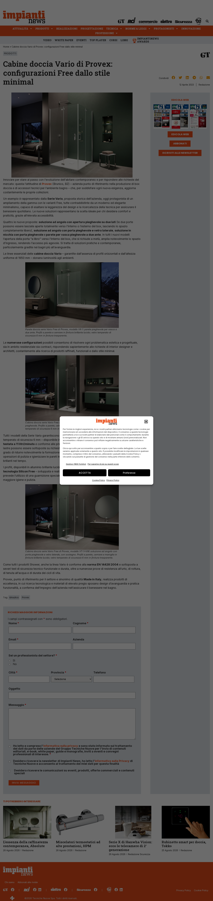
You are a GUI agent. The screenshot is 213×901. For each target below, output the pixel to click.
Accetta (85, 472)
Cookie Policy (98, 480)
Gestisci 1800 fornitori (76, 464)
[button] (146, 421)
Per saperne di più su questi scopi (103, 464)
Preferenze (129, 472)
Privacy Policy (112, 480)
